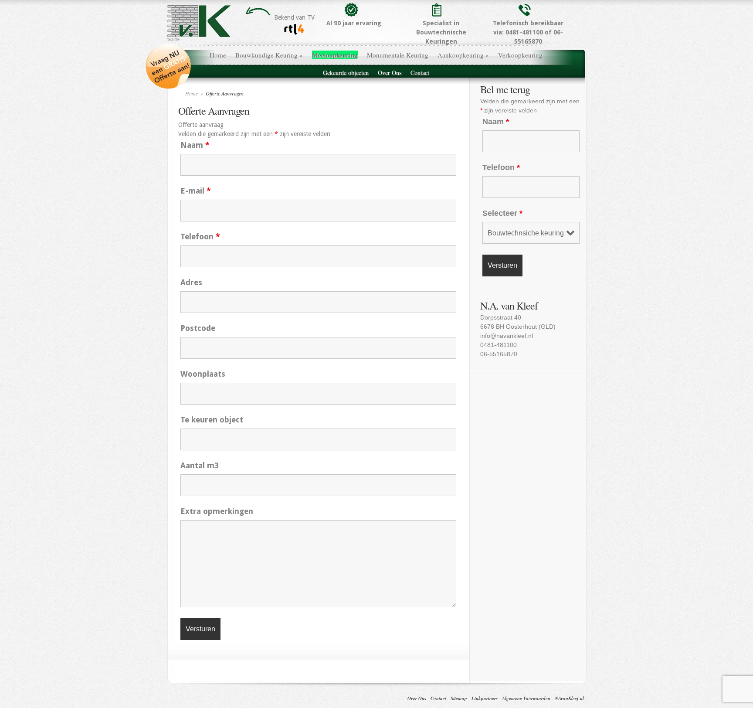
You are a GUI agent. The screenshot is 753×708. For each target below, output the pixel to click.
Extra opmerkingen (216, 511)
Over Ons (389, 72)
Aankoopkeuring (463, 55)
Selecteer (502, 213)
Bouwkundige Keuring (269, 55)
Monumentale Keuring (397, 55)
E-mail (195, 190)
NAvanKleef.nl (569, 698)
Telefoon (200, 236)
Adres (191, 282)
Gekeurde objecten (346, 72)
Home (218, 55)
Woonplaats (202, 373)
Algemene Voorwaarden (526, 698)
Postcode (197, 328)
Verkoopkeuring (520, 55)
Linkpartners (484, 698)
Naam (195, 145)
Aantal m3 (199, 465)
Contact (419, 72)
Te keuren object (211, 419)
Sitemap (459, 698)
